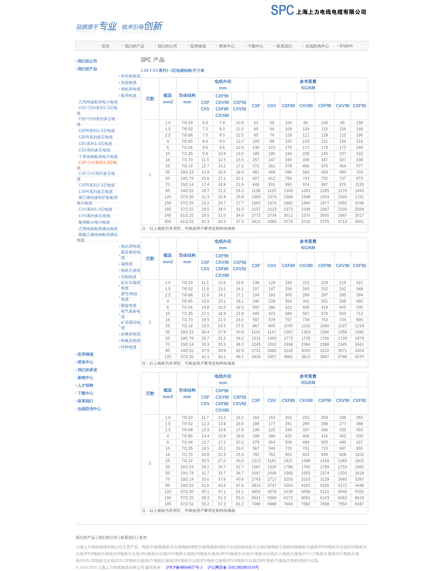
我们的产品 (134, 46)
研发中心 (227, 46)
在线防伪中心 (317, 46)
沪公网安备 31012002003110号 (233, 567)
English (346, 46)
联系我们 (284, 46)
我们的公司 (167, 46)
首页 (106, 46)
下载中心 (255, 46)
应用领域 (198, 46)
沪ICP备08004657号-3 (184, 567)
